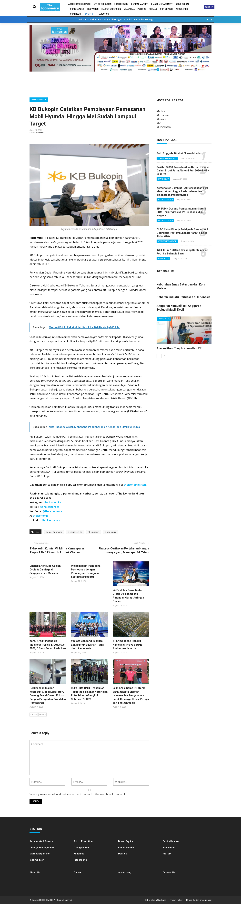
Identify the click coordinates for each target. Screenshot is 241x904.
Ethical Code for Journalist (198, 900)
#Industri (161, 119)
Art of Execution (102, 4)
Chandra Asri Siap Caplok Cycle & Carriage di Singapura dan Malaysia (45, 569)
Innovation (93, 9)
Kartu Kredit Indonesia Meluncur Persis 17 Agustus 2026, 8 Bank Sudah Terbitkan (48, 644)
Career (78, 872)
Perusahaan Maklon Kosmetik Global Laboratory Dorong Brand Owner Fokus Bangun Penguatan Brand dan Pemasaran (48, 695)
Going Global (182, 4)
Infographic (81, 859)
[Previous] (159, 356)
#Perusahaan (164, 126)
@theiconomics (49, 507)
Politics (142, 9)
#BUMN (161, 111)
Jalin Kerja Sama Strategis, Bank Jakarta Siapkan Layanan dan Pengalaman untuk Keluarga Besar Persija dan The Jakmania (131, 695)
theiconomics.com (135, 484)
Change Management (161, 4)
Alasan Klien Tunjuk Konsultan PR (179, 348)
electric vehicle (75, 531)
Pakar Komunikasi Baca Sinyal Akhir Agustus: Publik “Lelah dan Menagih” (116, 19)
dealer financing (54, 531)
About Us (104, 14)
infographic (182, 9)
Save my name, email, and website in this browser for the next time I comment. (78, 794)
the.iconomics (52, 502)
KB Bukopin (93, 531)
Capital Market (139, 4)
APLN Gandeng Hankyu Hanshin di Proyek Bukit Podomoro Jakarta (127, 644)
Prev (34, 714)
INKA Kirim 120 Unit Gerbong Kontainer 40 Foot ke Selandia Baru (182, 252)
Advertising (124, 872)
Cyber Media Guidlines (155, 900)
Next (41, 714)
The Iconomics (50, 520)
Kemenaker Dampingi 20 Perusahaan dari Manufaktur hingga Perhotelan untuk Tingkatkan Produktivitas (182, 191)
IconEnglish (76, 14)
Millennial (129, 9)
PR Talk (153, 9)
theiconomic (40, 515)
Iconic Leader (77, 9)
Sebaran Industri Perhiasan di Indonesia (183, 297)
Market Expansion (111, 9)
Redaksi (40, 132)
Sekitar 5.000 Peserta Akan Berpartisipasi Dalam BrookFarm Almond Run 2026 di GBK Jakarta (183, 171)
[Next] (164, 356)
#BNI (159, 123)
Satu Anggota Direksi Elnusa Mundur (179, 153)
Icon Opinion (166, 9)
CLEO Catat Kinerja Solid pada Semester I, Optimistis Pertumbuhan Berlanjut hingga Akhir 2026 (182, 233)
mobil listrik (110, 531)
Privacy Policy (176, 900)
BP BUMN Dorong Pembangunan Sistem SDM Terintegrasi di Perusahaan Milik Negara (181, 212)
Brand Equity (121, 4)
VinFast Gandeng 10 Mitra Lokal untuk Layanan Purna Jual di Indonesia (87, 644)
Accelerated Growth (79, 4)
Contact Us (168, 872)
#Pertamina (163, 115)
